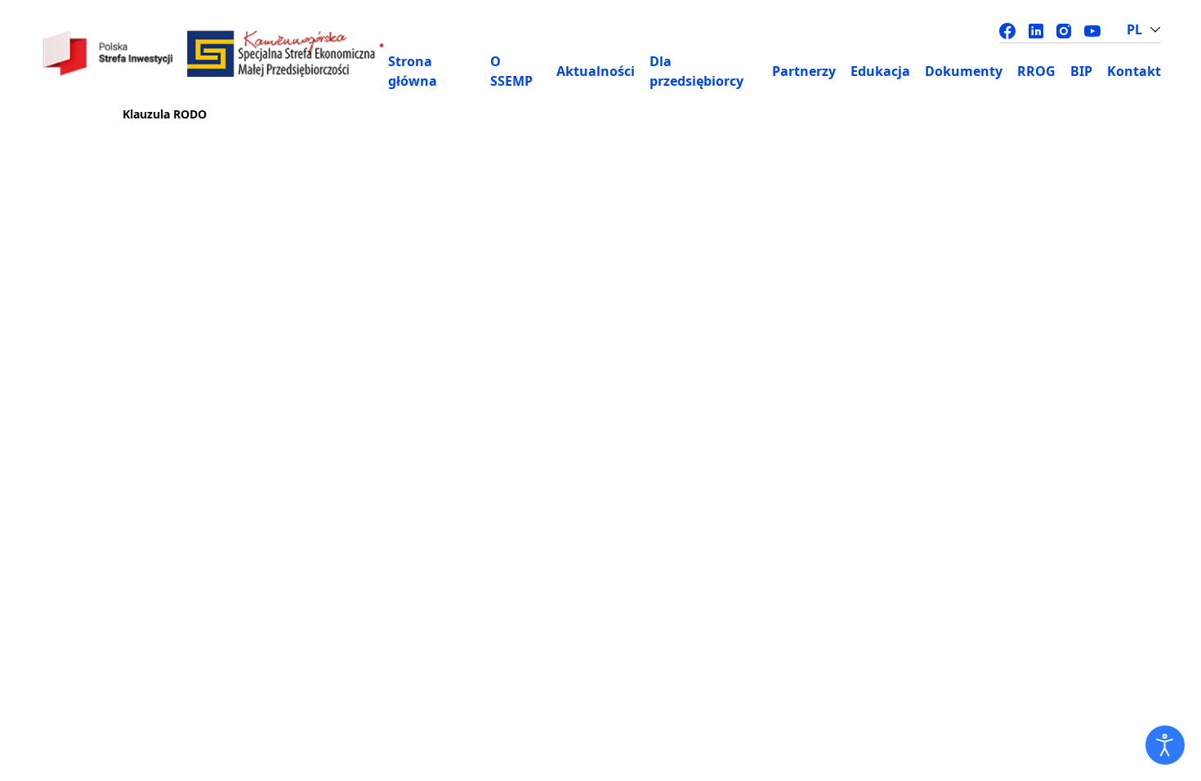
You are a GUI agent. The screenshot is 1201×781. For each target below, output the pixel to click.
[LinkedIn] (1036, 29)
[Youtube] (1092, 29)
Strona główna (412, 71)
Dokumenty (963, 71)
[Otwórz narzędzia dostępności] (1165, 745)
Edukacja (880, 71)
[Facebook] (1007, 29)
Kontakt (1134, 71)
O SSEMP (511, 71)
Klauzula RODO (165, 114)
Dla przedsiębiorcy (696, 71)
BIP (1081, 71)
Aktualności (595, 71)
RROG (1036, 71)
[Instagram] (1063, 29)
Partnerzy (804, 71)
